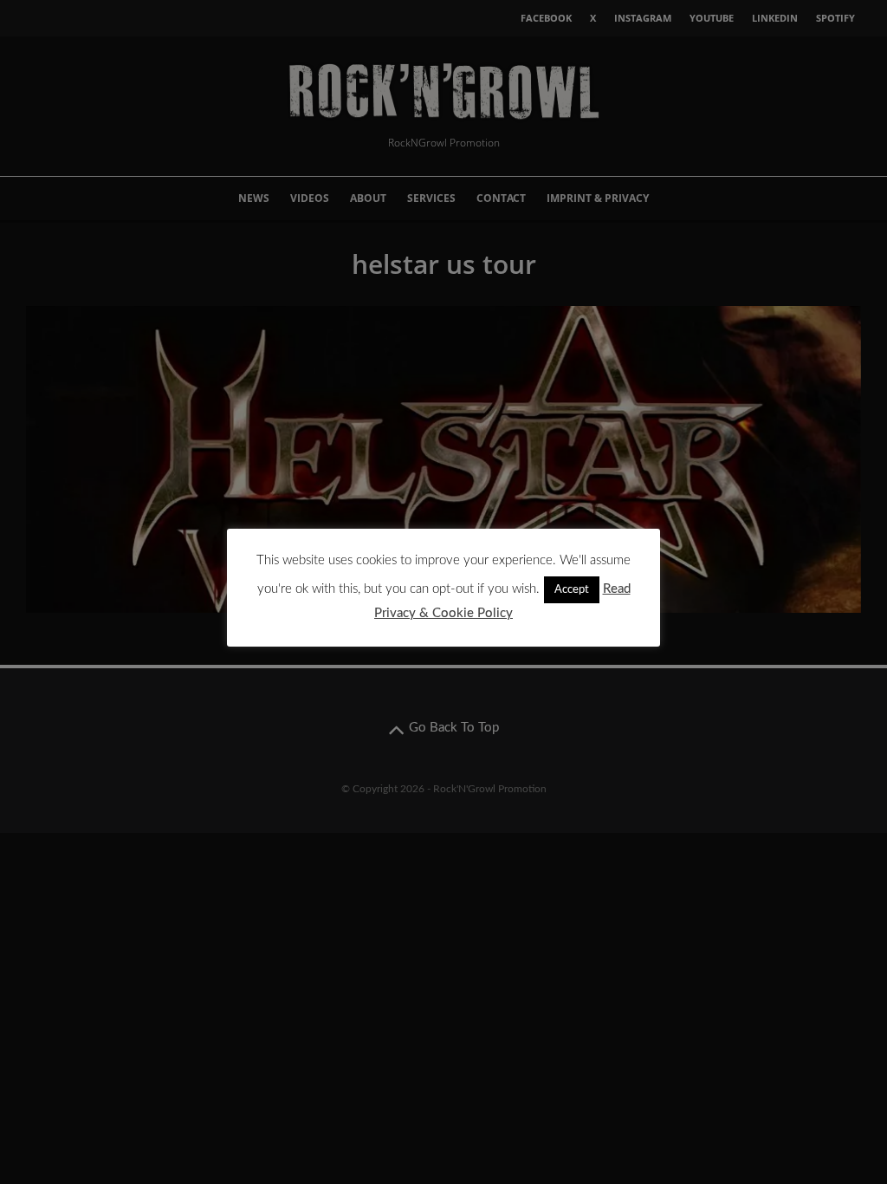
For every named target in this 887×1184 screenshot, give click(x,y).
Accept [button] (571, 589)
